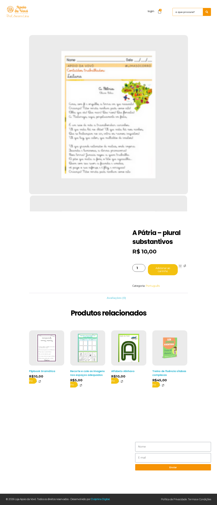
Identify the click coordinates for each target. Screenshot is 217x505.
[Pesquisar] (207, 12)
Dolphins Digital (100, 499)
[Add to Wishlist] (180, 266)
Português (153, 285)
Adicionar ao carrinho (163, 270)
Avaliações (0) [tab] (116, 297)
